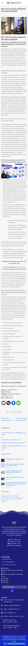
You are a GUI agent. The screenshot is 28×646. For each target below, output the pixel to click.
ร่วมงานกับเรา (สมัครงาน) (9, 565)
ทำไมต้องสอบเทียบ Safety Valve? (14, 459)
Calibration (4, 496)
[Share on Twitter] (12, 412)
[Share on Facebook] (9, 412)
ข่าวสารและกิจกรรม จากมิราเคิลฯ (9, 440)
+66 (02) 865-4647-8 (14, 605)
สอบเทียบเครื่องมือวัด (17, 498)
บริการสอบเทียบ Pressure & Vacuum (7, 419)
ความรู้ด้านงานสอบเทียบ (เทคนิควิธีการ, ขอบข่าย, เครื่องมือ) (13, 447)
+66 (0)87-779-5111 (12, 390)
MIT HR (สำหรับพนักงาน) (9, 562)
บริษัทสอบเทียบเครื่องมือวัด (8, 531)
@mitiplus (8, 392)
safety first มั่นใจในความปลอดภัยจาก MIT (21, 419)
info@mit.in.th (11, 613)
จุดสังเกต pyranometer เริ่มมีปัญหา (15, 477)
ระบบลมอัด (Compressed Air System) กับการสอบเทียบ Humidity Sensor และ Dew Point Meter (16, 484)
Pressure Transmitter (13, 496)
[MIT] (14, 2)
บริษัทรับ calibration (21, 531)
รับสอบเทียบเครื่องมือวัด (8, 533)
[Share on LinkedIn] (21, 412)
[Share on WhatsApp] (7, 412)
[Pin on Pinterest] (18, 412)
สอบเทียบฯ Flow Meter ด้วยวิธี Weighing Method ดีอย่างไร (14, 471)
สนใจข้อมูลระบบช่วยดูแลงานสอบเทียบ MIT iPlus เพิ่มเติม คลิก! (14, 262)
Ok (5, 643)
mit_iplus (5, 578)
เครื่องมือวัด (4, 501)
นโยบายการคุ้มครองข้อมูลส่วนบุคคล (16, 643)
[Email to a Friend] (15, 412)
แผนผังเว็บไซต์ (7, 559)
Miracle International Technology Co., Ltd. (11, 395)
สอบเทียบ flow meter (20, 533)
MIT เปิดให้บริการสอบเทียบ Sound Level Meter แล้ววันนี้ (15, 465)
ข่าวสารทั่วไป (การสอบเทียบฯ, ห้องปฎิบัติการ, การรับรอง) (13, 434)
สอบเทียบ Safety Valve (7, 498)
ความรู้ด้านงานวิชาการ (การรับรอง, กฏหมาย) (12, 443)
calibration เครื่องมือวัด (15, 535)
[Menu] (2, 3)
